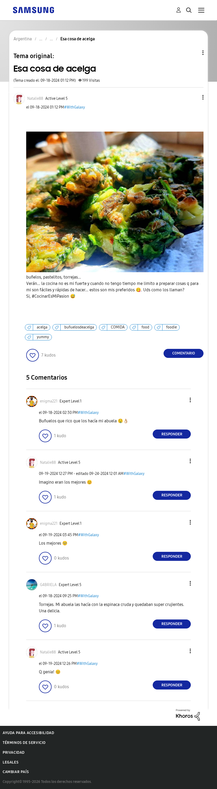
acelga (42, 327)
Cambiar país (16, 772)
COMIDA (118, 327)
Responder (171, 434)
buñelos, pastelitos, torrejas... (112, 287)
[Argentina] (33, 9)
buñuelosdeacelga (79, 327)
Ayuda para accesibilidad (28, 733)
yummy (43, 337)
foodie (171, 327)
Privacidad (14, 752)
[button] (194, 97)
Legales (11, 762)
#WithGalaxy (74, 107)
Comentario (183, 353)
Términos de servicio (24, 742)
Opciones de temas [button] (194, 53)
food (145, 327)
